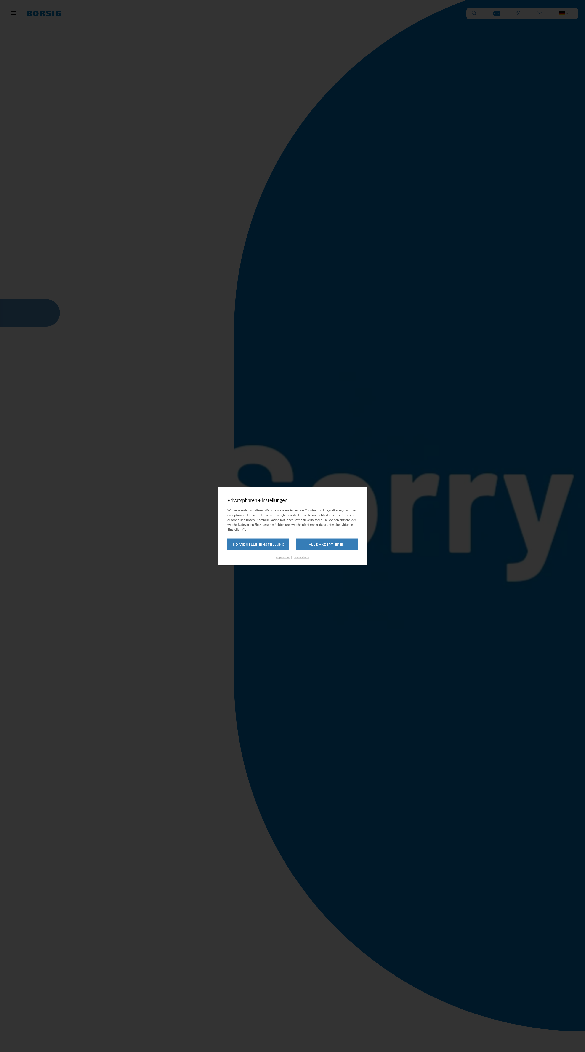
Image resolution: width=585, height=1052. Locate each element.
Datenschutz (301, 557)
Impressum (283, 557)
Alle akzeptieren (327, 544)
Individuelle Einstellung (258, 544)
